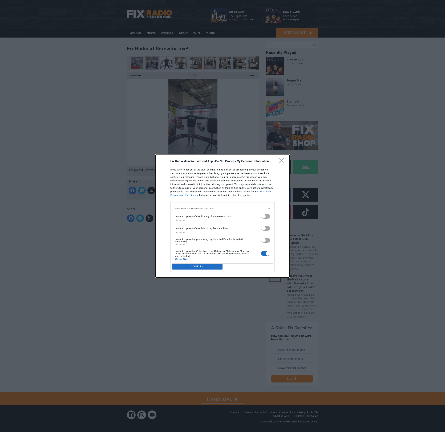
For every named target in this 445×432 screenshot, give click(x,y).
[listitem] (222, 208)
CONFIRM (197, 266)
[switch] (265, 216)
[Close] (282, 161)
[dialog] (222, 216)
